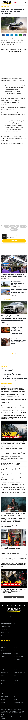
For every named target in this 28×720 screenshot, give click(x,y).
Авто (15, 696)
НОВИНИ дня (4, 647)
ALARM (2, 659)
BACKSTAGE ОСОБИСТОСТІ (19, 672)
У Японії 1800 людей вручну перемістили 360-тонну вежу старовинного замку (13, 447)
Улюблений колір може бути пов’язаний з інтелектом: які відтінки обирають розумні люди (13, 564)
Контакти (5, 640)
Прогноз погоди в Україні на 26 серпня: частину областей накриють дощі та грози (13, 411)
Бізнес (15, 690)
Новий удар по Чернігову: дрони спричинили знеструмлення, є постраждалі (14, 554)
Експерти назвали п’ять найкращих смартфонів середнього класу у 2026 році (13, 483)
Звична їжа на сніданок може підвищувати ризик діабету (14, 473)
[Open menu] (25, 2)
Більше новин (14, 597)
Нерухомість (3, 699)
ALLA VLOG (16, 675)
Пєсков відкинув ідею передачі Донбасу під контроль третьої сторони (13, 468)
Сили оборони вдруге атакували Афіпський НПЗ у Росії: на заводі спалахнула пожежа (11, 374)
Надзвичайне (5, 6)
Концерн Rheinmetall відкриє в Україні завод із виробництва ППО (13, 275)
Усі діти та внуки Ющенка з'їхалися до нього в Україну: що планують (12, 395)
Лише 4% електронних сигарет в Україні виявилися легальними (13, 493)
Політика (3, 680)
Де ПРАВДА (3, 666)
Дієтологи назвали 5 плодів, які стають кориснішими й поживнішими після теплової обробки (17, 330)
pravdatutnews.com (18, 143)
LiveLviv (2, 675)
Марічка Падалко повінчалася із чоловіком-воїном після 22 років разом (19, 341)
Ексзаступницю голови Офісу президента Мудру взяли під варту (14, 379)
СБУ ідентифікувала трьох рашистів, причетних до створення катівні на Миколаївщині (13, 138)
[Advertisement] (14, 65)
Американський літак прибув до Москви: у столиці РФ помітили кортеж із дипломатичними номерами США (13, 520)
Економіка (3, 686)
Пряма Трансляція (5, 632)
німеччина (23, 226)
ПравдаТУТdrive (4, 672)
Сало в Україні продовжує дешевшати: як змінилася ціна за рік (13, 525)
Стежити (14, 241)
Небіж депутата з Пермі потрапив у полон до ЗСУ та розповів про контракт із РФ (13, 514)
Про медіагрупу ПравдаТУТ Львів (8, 623)
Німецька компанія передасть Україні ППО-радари (18, 283)
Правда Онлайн (17, 666)
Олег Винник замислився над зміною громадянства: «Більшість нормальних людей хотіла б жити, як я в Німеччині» (13, 389)
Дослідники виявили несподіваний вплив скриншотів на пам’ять (13, 559)
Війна (2, 683)
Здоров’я (16, 680)
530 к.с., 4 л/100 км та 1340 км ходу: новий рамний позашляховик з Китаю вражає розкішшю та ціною (13, 319)
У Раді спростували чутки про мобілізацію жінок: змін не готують (13, 478)
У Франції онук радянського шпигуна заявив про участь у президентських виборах (12, 458)
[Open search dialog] (20, 2)
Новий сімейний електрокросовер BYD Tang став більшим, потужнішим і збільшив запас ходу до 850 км (14, 401)
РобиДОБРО (17, 662)
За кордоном (4, 690)
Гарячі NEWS (17, 659)
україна (7, 226)
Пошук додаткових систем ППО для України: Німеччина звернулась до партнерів (19, 292)
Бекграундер (17, 650)
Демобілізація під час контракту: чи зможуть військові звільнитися (11, 463)
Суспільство (17, 683)
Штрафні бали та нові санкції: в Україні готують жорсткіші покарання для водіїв (13, 452)
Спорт (15, 699)
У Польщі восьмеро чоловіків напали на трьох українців (14, 369)
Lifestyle (3, 702)
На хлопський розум (18, 656)
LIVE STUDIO (3, 662)
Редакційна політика (5, 626)
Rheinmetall (14, 229)
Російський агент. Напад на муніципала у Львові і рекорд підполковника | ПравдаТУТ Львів (13, 591)
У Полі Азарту (17, 669)
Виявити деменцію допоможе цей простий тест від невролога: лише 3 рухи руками (13, 406)
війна (12, 226)
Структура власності (5, 629)
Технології (16, 693)
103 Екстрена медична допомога (6, 655)
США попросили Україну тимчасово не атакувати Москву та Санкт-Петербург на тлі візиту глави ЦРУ (13, 417)
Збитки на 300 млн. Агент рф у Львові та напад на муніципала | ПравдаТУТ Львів (13, 442)
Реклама (3, 620)
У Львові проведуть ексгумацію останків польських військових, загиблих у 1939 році (14, 488)
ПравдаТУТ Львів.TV (18, 702)
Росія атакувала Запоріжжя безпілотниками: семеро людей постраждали (10, 548)
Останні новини (7, 383)
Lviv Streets (16, 653)
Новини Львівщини (5, 696)
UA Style (3, 669)
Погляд (15, 686)
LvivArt (15, 647)
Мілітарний (17, 51)
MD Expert (3, 650)
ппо (17, 226)
